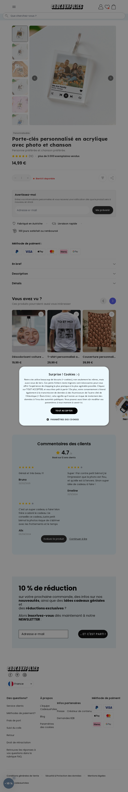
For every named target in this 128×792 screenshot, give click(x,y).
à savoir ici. (77, 402)
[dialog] (64, 395)
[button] (64, 419)
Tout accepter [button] (64, 410)
